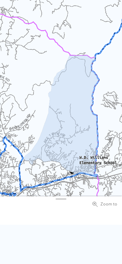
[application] (61, 112)
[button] (106, 204)
